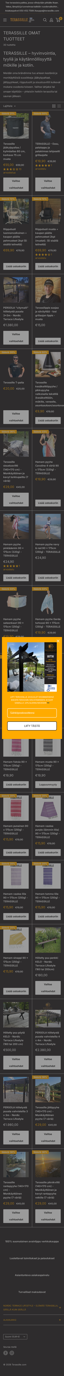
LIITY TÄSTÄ (32, 726)
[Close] (58, 641)
